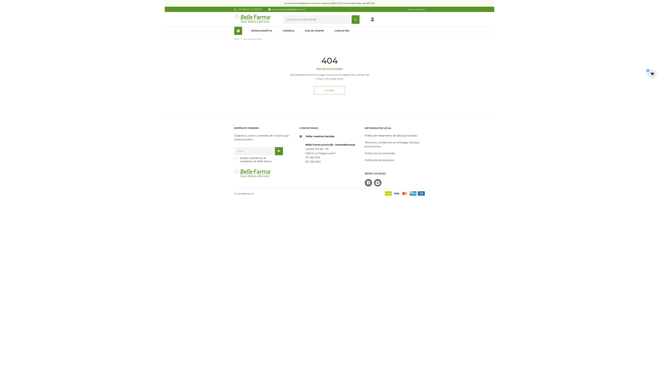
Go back (329, 90)
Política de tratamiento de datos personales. (391, 135)
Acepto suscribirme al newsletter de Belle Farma (255, 160)
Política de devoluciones (379, 160)
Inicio (236, 39)
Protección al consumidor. (380, 153)
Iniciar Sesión (383, 20)
